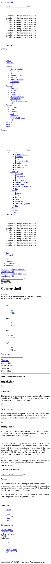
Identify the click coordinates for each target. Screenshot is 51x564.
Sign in (8, 61)
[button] (13, 270)
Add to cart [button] (5, 354)
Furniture (9, 261)
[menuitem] (9, 67)
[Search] (29, 6)
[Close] (2, 146)
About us (9, 516)
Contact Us (10, 63)
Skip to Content (7, 2)
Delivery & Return (8, 534)
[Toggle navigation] (2, 144)
